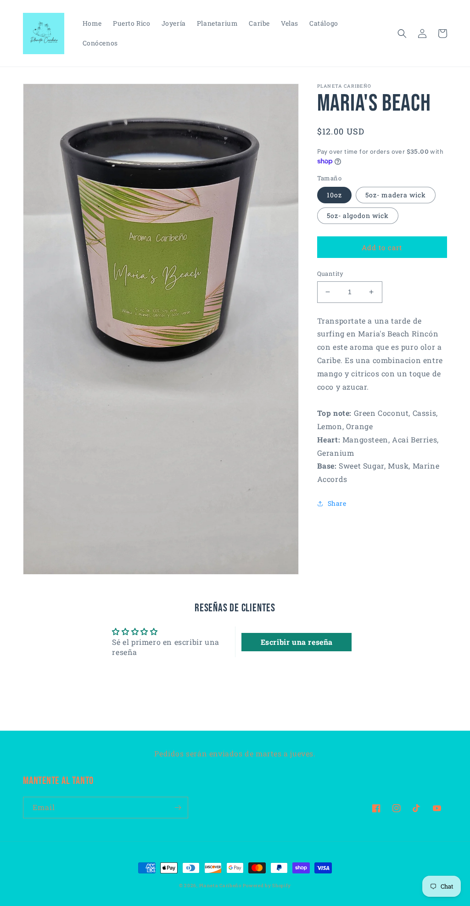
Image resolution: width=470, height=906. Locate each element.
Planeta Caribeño (220, 886)
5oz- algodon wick (358, 215)
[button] (402, 33)
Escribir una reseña (297, 642)
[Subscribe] (178, 807)
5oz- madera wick (395, 194)
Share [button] (337, 503)
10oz (334, 194)
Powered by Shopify (267, 886)
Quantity (330, 273)
